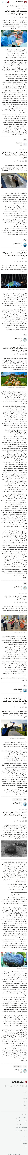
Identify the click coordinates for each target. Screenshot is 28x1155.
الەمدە (25, 1108)
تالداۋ (25, 1102)
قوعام (25, 140)
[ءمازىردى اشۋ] (2, 2)
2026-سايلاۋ (20, 6)
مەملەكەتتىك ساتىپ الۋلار (21, 1131)
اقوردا (8, 6)
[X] (14, 18)
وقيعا (16, 6)
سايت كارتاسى (23, 1140)
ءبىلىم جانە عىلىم (17, 799)
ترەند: (25, 6)
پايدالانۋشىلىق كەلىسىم (21, 1118)
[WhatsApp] (23, 18)
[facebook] (20, 1086)
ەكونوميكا (24, 1105)
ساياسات (25, 1098)
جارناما (25, 1147)
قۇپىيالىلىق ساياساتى (22, 1121)
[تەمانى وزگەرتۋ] (7, 2)
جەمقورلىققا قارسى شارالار (21, 1127)
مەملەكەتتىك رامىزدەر (22, 1124)
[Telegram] (20, 18)
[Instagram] (26, 18)
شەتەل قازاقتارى (17, 1066)
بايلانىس (25, 1143)
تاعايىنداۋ (12, 6)
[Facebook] (17, 18)
